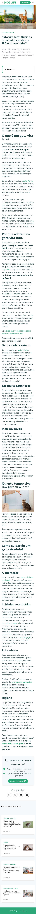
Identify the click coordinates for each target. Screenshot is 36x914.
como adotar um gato (12, 743)
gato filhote (23, 350)
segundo (6, 269)
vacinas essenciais (13, 623)
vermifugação (25, 637)
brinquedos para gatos (22, 682)
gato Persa (28, 181)
